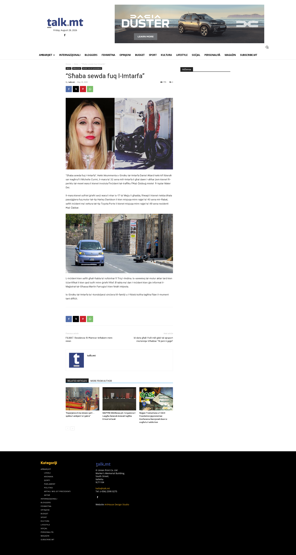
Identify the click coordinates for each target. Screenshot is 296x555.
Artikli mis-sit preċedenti (92, 68)
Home (68, 64)
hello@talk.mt (103, 488)
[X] (76, 89)
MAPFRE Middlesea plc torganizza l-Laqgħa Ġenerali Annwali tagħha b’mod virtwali (119, 416)
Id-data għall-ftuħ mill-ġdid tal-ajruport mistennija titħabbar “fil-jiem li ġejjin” (153, 339)
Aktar (76, 64)
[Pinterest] (83, 89)
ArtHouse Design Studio (117, 504)
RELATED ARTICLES (77, 381)
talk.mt (71, 82)
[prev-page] (68, 428)
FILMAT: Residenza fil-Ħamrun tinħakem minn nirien (89, 339)
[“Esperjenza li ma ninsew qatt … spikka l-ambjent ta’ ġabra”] (82, 398)
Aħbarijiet (76, 68)
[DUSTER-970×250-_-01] (189, 24)
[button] (267, 47)
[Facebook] (65, 35)
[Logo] (65, 23)
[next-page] (72, 428)
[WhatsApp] (90, 89)
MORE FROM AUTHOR (101, 381)
